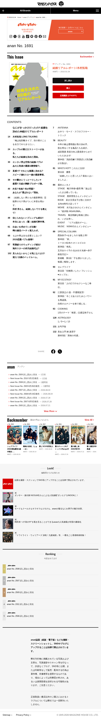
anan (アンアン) (28, 17)
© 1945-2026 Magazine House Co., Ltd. (77, 715)
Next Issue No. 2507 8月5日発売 (31, 401)
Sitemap (6, 715)
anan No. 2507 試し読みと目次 (30, 390)
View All (88, 420)
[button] (91, 438)
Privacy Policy (22, 715)
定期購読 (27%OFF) (68, 95)
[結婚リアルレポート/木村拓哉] (28, 88)
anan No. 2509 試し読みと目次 (28, 374)
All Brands (25, 10)
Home (19, 17)
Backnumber (86, 57)
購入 (68, 88)
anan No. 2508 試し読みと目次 (29, 382)
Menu (76, 10)
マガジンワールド (50, 3)
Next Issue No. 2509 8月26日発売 (30, 386)
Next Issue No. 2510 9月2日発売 (28, 378)
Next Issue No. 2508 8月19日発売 (31, 394)
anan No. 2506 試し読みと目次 (30, 398)
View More (49, 411)
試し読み (68, 80)
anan (70, 31)
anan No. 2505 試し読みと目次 (30, 405)
